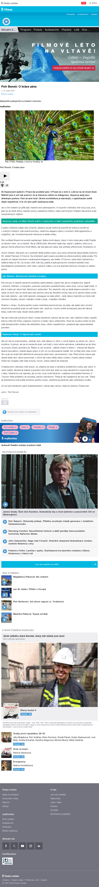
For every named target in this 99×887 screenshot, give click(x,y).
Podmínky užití (32, 880)
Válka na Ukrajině (10, 794)
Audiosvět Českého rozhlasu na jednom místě (21, 445)
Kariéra (54, 806)
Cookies (5, 880)
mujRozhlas (7, 420)
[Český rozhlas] (9, 3)
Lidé (76, 29)
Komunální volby (10, 798)
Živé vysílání (9, 433)
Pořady (38, 29)
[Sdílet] (7, 185)
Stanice (6, 802)
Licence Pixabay (32, 161)
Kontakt (54, 810)
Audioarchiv (82, 14)
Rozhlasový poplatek (60, 814)
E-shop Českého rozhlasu (18, 630)
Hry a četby (9, 427)
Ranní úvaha (7, 94)
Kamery (94, 14)
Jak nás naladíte (58, 794)
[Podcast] (2, 185)
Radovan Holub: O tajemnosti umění (21, 334)
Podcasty (6, 827)
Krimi (24, 427)
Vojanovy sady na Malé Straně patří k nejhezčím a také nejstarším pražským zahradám (48, 221)
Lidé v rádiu (56, 802)
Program (71, 14)
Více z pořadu (10, 573)
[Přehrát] (5, 176)
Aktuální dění (9, 29)
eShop (5, 806)
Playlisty (67, 29)
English (44, 880)
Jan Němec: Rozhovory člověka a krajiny (24, 276)
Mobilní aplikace (10, 831)
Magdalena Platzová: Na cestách (30, 576)
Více (86, 29)
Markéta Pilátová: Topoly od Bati (30, 614)
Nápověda (55, 798)
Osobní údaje (17, 880)
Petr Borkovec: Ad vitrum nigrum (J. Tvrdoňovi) (38, 601)
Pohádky (37, 427)
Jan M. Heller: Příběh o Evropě (29, 589)
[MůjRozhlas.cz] (5, 107)
